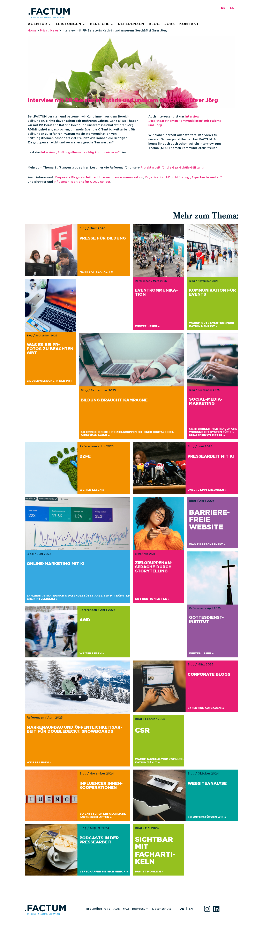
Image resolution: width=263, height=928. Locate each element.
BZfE (85, 456)
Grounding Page (98, 909)
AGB (116, 909)
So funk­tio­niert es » (152, 599)
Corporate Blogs (209, 674)
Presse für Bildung (103, 238)
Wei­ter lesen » (147, 326)
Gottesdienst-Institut (206, 619)
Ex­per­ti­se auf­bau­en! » (206, 708)
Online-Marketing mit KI (55, 564)
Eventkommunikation (156, 292)
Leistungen (68, 24)
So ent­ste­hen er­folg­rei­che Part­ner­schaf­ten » (103, 815)
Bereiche (100, 24)
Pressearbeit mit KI (211, 456)
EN (232, 8)
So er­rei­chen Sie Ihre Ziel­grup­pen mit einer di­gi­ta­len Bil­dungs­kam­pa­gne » (128, 434)
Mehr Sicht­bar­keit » (96, 272)
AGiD (85, 620)
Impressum (140, 909)
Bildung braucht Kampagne (114, 400)
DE (223, 8)
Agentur (37, 24)
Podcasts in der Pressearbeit (99, 840)
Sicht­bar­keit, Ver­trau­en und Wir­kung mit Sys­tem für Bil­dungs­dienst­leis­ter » (213, 432)
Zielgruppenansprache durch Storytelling (154, 567)
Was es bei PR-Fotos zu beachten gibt (50, 349)
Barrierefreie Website (209, 520)
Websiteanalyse (207, 783)
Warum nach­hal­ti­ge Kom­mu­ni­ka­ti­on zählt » (159, 761)
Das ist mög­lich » (149, 872)
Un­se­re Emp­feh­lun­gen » (207, 490)
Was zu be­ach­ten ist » (207, 544)
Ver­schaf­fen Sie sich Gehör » (104, 872)
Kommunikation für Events (212, 292)
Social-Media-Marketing (206, 401)
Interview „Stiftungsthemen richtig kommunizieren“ (80, 152)
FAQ (126, 909)
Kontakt (189, 24)
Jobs (169, 24)
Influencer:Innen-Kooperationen (101, 786)
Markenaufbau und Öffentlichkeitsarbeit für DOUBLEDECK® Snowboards (74, 729)
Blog (154, 24)
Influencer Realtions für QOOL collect (82, 182)
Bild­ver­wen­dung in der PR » (49, 381)
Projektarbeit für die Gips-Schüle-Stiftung (172, 167)
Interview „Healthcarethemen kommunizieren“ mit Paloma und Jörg (184, 121)
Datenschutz (161, 909)
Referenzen (131, 24)
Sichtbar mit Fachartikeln (155, 850)
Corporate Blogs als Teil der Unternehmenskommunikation (99, 177)
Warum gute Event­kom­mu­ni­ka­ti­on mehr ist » (212, 325)
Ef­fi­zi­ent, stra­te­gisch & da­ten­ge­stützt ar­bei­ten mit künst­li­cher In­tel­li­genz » (78, 597)
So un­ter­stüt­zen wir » (207, 817)
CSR (142, 730)
